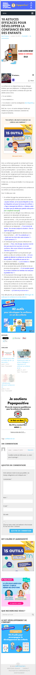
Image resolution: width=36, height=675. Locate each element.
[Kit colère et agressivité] (18, 574)
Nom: (5, 497)
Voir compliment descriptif (11, 210)
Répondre (30, 450)
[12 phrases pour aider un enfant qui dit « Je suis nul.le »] (8, 353)
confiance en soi (9, 438)
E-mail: (5, 506)
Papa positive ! (20, 666)
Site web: (6, 514)
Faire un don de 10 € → (18, 432)
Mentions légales (13, 668)
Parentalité (25, 36)
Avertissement (19, 673)
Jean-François (5, 36)
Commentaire (7, 479)
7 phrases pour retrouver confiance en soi (8, 385)
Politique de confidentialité (19, 670)
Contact (26, 668)
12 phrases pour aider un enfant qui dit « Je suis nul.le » (7, 360)
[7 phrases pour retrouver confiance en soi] (8, 378)
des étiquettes (29, 103)
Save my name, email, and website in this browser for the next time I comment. (17, 525)
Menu (4, 13)
